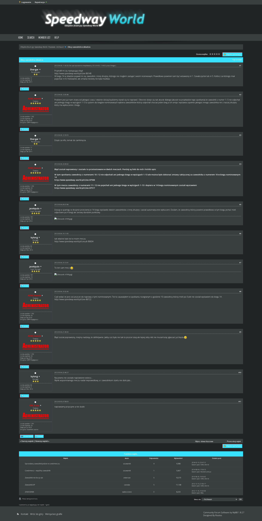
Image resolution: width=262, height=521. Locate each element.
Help (56, 37)
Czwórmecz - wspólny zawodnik (37, 470)
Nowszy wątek (41, 441)
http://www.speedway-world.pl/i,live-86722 (72, 299)
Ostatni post (196, 465)
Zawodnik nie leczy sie (34, 477)
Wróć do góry (36, 514)
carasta (127, 485)
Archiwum (60, 47)
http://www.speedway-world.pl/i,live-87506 (74, 180)
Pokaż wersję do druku (30, 499)
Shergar (34, 69)
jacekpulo (34, 208)
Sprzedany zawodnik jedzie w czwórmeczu (42, 463)
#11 (240, 401)
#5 (240, 204)
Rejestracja (40, 2)
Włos (201, 493)
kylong (34, 237)
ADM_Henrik (204, 465)
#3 (240, 135)
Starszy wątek (27, 441)
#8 (240, 291)
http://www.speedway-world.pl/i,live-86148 (72, 73)
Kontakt (24, 514)
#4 (240, 164)
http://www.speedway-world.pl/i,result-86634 (73, 241)
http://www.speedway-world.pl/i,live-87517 (74, 188)
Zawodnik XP (30, 485)
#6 (240, 233)
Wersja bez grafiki (53, 514)
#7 (240, 263)
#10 (240, 372)
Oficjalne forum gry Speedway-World (33, 47)
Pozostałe (51, 47)
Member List (44, 37)
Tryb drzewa (237, 60)
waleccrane (127, 492)
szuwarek (127, 463)
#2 (240, 95)
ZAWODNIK (29, 492)
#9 (240, 332)
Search (30, 37)
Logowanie (26, 2)
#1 (240, 65)
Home (20, 37)
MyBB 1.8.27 (238, 512)
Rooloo (218, 515)
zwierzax (126, 477)
